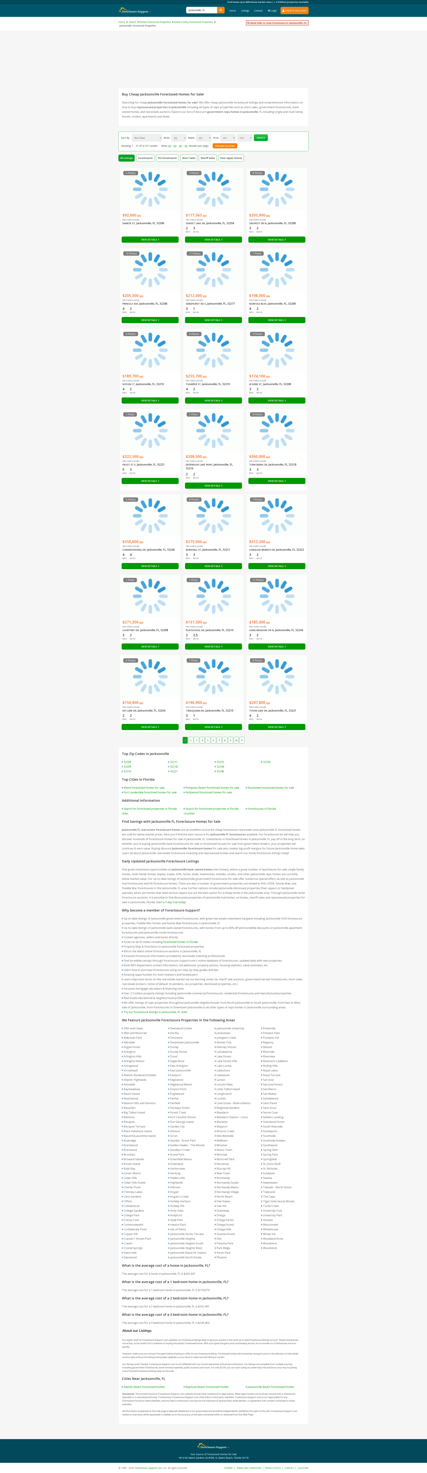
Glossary (303, 1467)
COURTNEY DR (130, 630)
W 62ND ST (255, 384)
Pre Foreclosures (167, 158)
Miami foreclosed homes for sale (144, 787)
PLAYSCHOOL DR (195, 630)
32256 (267, 762)
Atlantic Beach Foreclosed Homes (144, 1387)
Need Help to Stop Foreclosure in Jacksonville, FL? (278, 22)
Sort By (125, 137)
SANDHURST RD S (196, 303)
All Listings (126, 158)
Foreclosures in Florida (262, 809)
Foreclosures (145, 158)
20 (169, 145)
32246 (220, 771)
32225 (220, 762)
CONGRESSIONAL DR (134, 549)
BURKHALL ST (193, 549)
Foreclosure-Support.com (148, 1467)
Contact (258, 10)
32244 (220, 766)
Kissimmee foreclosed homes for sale (271, 787)
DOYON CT (128, 384)
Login (273, 10)
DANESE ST (128, 223)
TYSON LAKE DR (258, 710)
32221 (174, 771)
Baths (191, 137)
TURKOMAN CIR (258, 464)
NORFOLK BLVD (258, 303)
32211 (174, 762)
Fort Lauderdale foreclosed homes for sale (150, 792)
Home (232, 10)
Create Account (295, 10)
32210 (127, 771)
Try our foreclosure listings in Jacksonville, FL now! (155, 1012)
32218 (174, 766)
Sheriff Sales (208, 158)
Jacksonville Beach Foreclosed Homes (271, 1387)
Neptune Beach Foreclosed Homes (207, 1387)
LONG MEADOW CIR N (261, 630)
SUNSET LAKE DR (195, 223)
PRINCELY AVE (130, 303)
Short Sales (188, 158)
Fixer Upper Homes (231, 158)
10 (236, 740)
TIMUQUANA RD (195, 710)
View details (149, 239)
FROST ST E (129, 464)
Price (216, 137)
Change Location (225, 145)
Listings (245, 10)
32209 (127, 766)
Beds (167, 137)
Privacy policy (273, 1467)
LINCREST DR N (258, 223)
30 (174, 145)
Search (261, 137)
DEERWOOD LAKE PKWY (199, 464)
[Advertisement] (213, 62)
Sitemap (228, 1467)
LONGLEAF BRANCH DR (262, 549)
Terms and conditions (249, 1467)
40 (180, 145)
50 (185, 145)
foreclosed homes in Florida (180, 942)
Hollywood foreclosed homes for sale (208, 792)
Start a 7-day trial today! (171, 902)
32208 (127, 762)
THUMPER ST (193, 384)
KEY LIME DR (129, 710)
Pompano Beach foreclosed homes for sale (212, 787)
